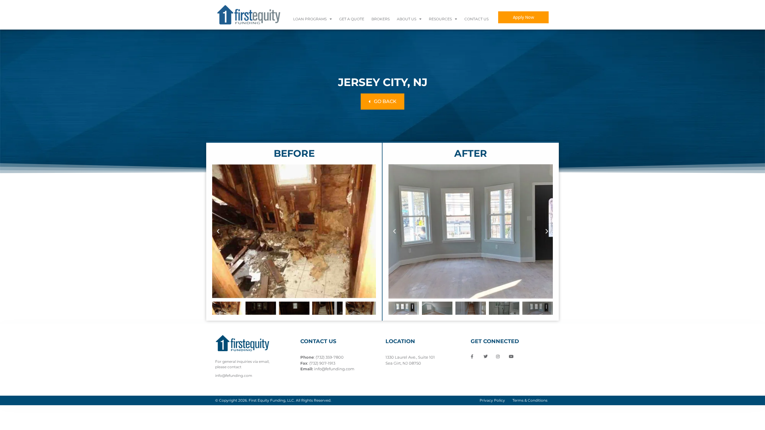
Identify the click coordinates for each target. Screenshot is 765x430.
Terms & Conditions (529, 400)
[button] (218, 231)
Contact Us (476, 19)
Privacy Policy (492, 400)
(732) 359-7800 (330, 357)
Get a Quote (351, 19)
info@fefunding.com (334, 368)
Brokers (380, 19)
